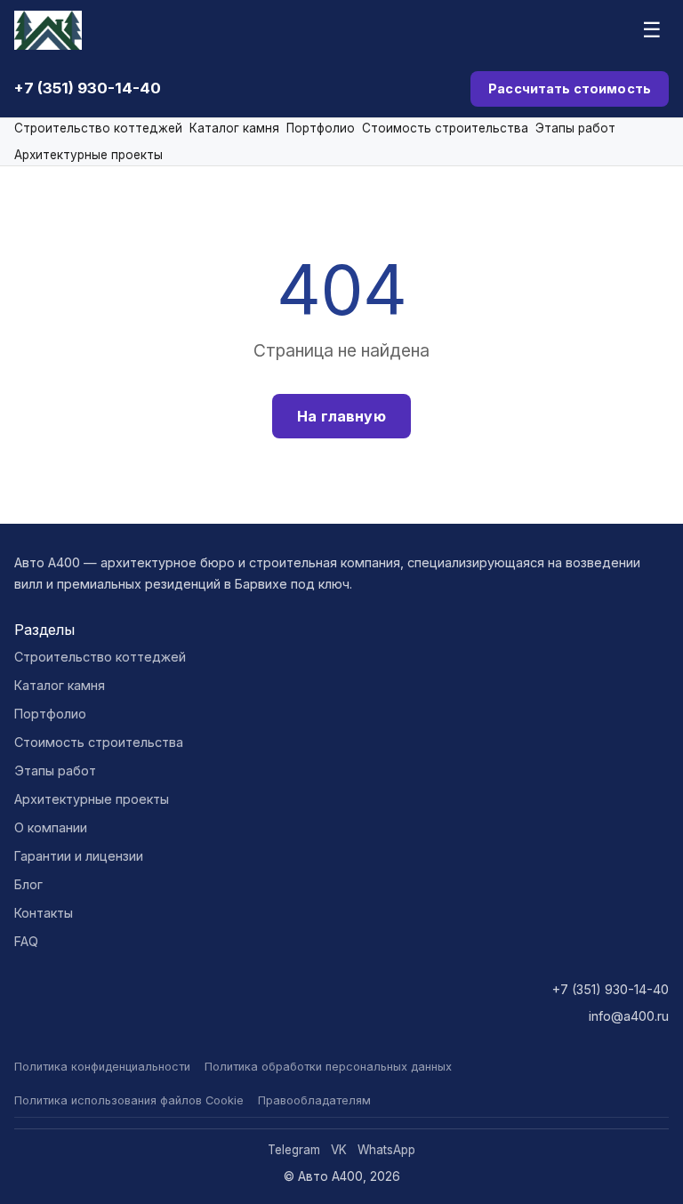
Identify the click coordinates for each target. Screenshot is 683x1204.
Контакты (43, 912)
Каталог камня (234, 128)
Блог (28, 884)
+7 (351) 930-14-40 (87, 88)
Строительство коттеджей (98, 128)
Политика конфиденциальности (102, 1066)
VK (339, 1150)
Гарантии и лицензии (78, 855)
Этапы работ (575, 128)
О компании (50, 827)
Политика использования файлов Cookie (129, 1100)
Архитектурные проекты (88, 155)
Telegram (294, 1150)
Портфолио (320, 128)
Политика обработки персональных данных (328, 1066)
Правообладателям (314, 1100)
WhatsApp (386, 1150)
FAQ (26, 941)
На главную (341, 416)
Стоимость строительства (445, 128)
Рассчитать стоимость (569, 88)
